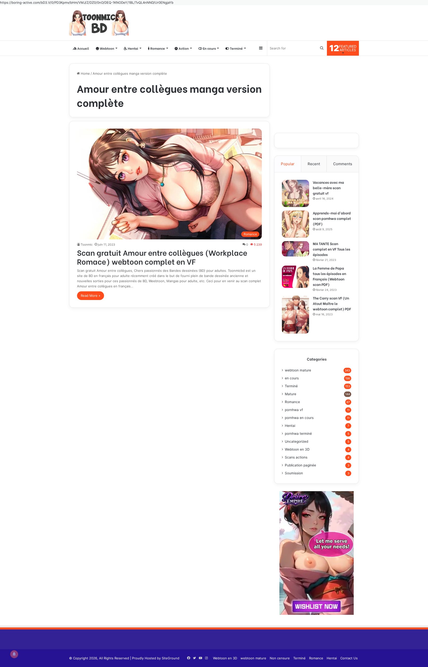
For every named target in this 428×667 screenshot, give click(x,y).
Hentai (132, 48)
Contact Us (349, 658)
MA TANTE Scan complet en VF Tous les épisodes (331, 249)
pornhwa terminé (298, 434)
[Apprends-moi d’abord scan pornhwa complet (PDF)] (295, 224)
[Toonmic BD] (99, 23)
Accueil (83, 48)
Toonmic (87, 244)
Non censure (280, 658)
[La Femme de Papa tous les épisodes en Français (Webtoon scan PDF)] (295, 277)
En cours (209, 48)
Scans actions (296, 457)
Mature (290, 394)
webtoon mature (298, 370)
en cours (292, 378)
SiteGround (170, 658)
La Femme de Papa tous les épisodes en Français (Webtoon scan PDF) (329, 276)
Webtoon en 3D (297, 449)
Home (85, 73)
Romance (157, 48)
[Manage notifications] (14, 654)
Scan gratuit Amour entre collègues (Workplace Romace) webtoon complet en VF (162, 257)
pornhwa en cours (299, 418)
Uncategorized (296, 441)
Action (183, 48)
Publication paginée (300, 465)
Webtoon (106, 48)
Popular (287, 163)
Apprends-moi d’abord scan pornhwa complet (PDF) (332, 218)
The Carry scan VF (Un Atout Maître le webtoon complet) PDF (332, 303)
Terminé (236, 48)
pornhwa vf (294, 410)
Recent (314, 163)
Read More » (90, 296)
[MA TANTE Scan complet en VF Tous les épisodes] (295, 248)
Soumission (294, 473)
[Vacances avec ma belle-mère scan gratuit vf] (295, 193)
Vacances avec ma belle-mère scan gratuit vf (328, 188)
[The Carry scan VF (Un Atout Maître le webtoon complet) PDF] (295, 315)
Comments (342, 163)
